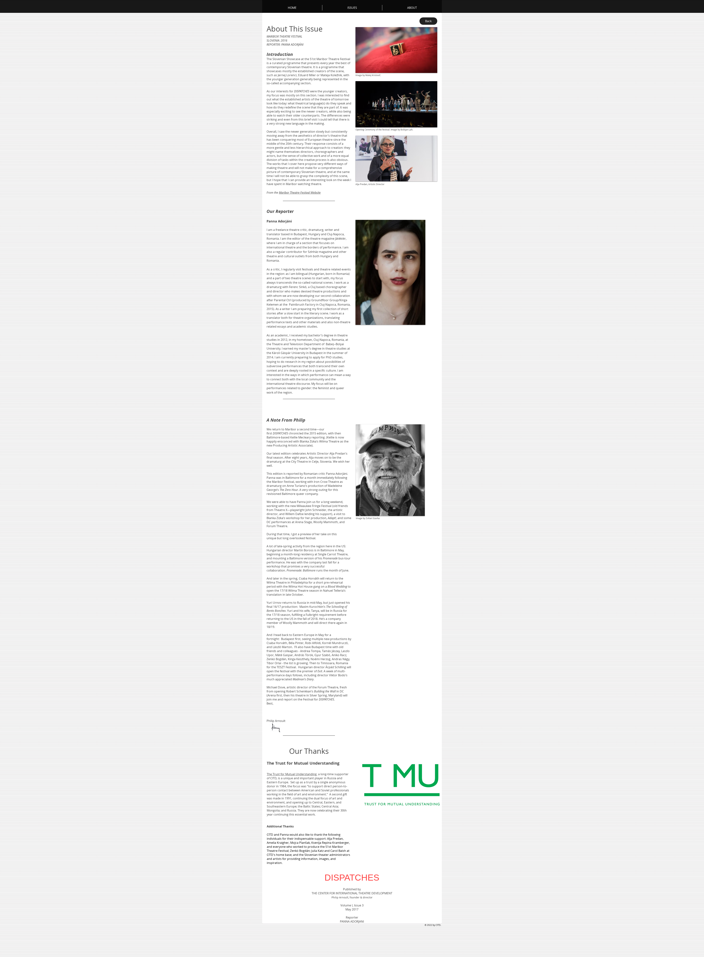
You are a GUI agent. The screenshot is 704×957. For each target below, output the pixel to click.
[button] (412, 7)
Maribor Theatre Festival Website (300, 193)
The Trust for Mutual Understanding (292, 774)
